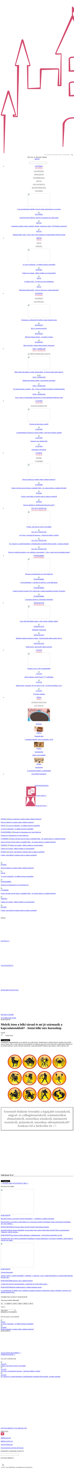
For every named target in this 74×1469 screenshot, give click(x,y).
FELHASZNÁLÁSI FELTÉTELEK (12, 1448)
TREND (39, 238)
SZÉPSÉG (39, 246)
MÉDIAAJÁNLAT (7, 1441)
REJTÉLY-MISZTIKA (39, 187)
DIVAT (39, 243)
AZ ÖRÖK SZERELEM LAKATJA (39, 354)
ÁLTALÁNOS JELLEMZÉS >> (11, 1353)
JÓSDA (39, 697)
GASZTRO (39, 401)
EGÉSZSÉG (39, 293)
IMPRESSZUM (6, 1438)
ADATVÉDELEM (7, 1444)
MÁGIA (39, 181)
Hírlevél (37, 159)
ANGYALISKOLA (39, 184)
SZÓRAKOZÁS (39, 603)
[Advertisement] (15, 1157)
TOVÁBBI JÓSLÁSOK (8, 1018)
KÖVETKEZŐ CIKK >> (21, 1183)
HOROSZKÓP (39, 174)
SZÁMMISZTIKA (39, 178)
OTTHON (39, 453)
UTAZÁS (39, 650)
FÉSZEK (39, 458)
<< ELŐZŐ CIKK (6, 1183)
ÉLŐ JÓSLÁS (38, 705)
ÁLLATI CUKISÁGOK (39, 508)
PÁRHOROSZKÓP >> (8, 1354)
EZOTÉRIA (39, 166)
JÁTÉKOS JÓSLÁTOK (39, 702)
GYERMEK (39, 461)
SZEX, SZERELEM (39, 349)
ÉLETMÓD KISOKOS (39, 774)
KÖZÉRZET (39, 298)
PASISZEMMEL (39, 555)
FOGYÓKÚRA (39, 301)
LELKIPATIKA (39, 171)
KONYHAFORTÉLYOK (39, 406)
